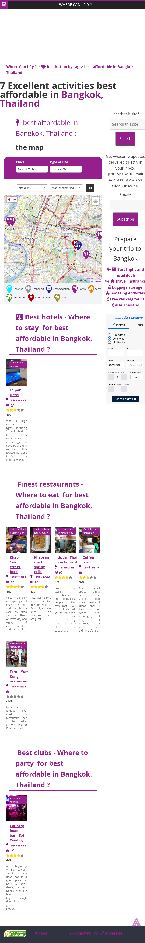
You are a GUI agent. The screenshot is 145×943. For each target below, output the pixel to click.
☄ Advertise (111, 933)
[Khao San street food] (16, 540)
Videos (41, 933)
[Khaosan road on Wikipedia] (36, 582)
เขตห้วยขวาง (91, 567)
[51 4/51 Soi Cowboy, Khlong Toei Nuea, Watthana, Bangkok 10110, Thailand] (7, 850)
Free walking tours (126, 299)
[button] (78, 246)
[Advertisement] (72, 37)
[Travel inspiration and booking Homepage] (4, 5)
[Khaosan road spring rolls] (40, 540)
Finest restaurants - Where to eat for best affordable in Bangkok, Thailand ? (54, 500)
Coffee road (88, 560)
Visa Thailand (126, 305)
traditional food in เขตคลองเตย (66, 531)
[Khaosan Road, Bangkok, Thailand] (7, 582)
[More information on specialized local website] (12, 850)
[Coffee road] (89, 540)
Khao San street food (15, 564)
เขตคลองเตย (18, 400)
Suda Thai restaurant (67, 560)
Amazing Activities (127, 293)
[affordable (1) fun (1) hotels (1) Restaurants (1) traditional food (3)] (66, 169)
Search (125, 138)
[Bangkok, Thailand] (33, 169)
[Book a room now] (12, 405)
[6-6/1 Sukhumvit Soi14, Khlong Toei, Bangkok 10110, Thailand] (56, 572)
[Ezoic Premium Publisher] (15, 935)
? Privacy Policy (84, 933)
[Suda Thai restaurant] (65, 540)
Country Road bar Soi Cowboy (17, 833)
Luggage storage (126, 287)
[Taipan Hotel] (33, 187)
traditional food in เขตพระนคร (18, 531)
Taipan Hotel (15, 392)
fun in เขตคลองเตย (15, 800)
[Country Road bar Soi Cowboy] (16, 809)
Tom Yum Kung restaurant (19, 676)
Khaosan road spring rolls (41, 564)
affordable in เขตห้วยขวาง (89, 531)
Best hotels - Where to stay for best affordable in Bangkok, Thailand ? (54, 333)
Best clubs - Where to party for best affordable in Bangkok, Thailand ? (54, 768)
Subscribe (125, 219)
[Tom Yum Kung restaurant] (16, 654)
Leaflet (97, 281)
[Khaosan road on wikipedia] (12, 582)
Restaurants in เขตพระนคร (17, 645)
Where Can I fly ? (75, 4)
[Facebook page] (60, 572)
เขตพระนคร (19, 577)
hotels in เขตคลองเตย (16, 364)
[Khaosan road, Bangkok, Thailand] (31, 582)
